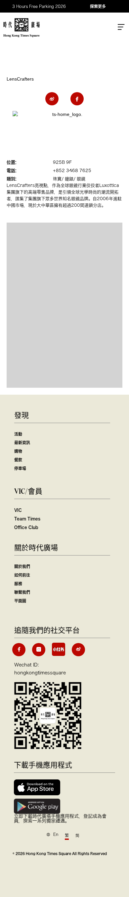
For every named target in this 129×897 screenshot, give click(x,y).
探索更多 (98, 6)
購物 (18, 451)
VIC (18, 510)
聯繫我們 (22, 592)
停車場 (20, 468)
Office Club (26, 527)
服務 (18, 584)
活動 (18, 434)
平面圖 (20, 601)
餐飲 (18, 460)
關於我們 (22, 566)
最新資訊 (22, 443)
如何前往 (22, 575)
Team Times (27, 518)
